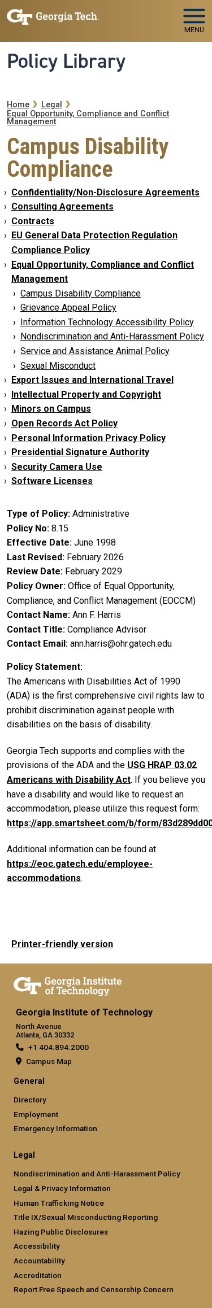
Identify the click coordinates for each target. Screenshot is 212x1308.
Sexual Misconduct (58, 365)
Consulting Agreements (62, 206)
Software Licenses (52, 481)
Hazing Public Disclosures (61, 1231)
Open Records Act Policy (64, 423)
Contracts (32, 221)
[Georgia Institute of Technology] (53, 16)
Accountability (39, 1260)
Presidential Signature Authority (80, 452)
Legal (51, 105)
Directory (30, 1099)
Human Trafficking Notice (59, 1202)
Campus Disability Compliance (80, 293)
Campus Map (49, 1061)
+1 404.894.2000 (58, 1047)
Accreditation (38, 1275)
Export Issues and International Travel (92, 379)
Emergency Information (55, 1128)
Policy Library (66, 61)
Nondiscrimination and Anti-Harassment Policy (112, 336)
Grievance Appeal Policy (68, 307)
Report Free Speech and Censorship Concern (94, 1289)
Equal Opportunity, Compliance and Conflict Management (88, 118)
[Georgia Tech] (68, 984)
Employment (36, 1114)
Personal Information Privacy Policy (88, 438)
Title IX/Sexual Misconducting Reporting (86, 1217)
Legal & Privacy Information (62, 1188)
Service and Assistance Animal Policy (95, 351)
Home (18, 105)
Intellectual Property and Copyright (86, 394)
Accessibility (37, 1245)
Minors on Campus (51, 408)
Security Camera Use (56, 466)
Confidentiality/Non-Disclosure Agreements (105, 192)
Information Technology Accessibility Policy (107, 322)
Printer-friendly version (62, 944)
